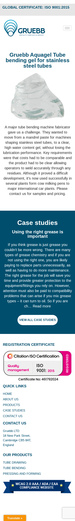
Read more (42, 306)
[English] (58, 11)
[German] (68, 11)
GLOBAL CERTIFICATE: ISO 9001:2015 (35, 7)
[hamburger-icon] (67, 28)
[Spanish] (73, 11)
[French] (63, 11)
